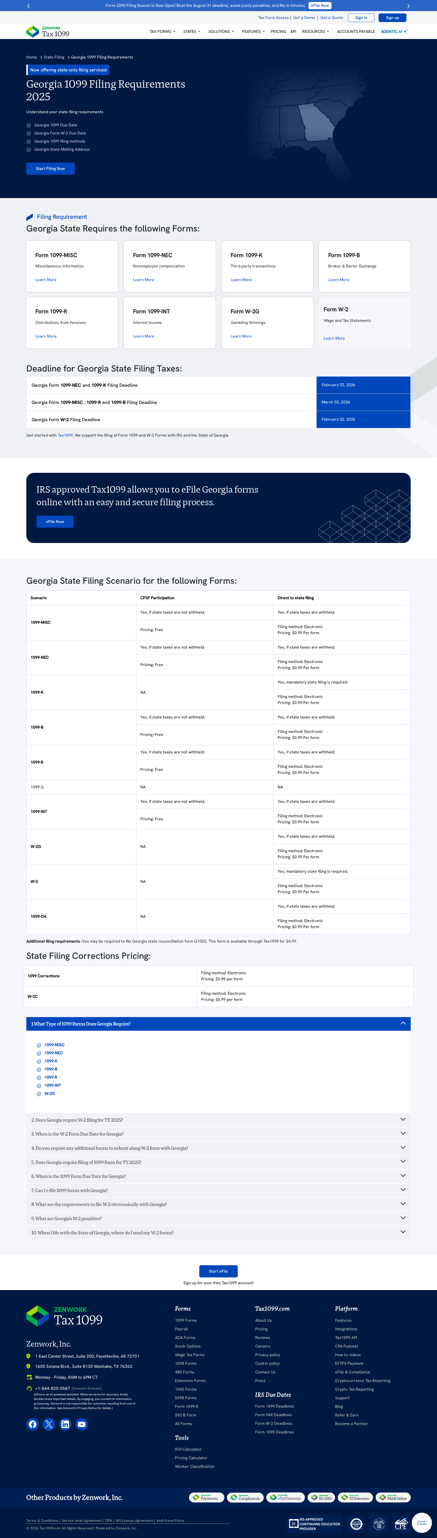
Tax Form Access (273, 17)
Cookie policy (267, 1363)
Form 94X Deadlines (273, 1414)
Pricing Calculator (191, 1457)
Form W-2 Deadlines (273, 1423)
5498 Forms (186, 1397)
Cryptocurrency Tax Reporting (362, 1380)
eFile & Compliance (352, 1372)
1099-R (51, 1077)
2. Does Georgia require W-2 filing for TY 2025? (77, 1120)
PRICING (278, 31)
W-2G (50, 1093)
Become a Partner (351, 1423)
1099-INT (53, 1085)
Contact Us (265, 1372)
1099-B (51, 1069)
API (293, 31)
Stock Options (188, 1346)
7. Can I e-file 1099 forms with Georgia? (69, 1190)
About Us (263, 1320)
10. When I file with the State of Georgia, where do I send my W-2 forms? (102, 1233)
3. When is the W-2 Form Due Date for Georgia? (77, 1134)
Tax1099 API (346, 1337)
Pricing (261, 1329)
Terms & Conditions (42, 1520)
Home (31, 57)
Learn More (46, 279)
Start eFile (218, 1271)
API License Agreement (134, 1520)
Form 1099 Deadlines (274, 1406)
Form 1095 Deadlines (274, 1432)
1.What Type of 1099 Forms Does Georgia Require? (80, 1024)
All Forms (183, 1423)
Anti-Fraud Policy (170, 1520)
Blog (339, 1406)
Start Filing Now (50, 168)
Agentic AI (392, 31)
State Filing (54, 57)
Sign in (361, 17)
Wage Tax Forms (190, 1354)
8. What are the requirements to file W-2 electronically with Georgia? (99, 1204)
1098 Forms (186, 1363)
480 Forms (184, 1372)
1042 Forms (186, 1389)
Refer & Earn (347, 1415)
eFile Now (55, 521)
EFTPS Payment (349, 1363)
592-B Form (185, 1415)
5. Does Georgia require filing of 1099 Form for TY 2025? (86, 1162)
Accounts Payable (356, 31)
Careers (262, 1346)
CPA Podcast (346, 1346)
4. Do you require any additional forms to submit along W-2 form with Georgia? (109, 1148)
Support (342, 1397)
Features (343, 1320)
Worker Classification (194, 1466)
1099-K (51, 1061)
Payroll (181, 1329)
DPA (108, 1520)
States (189, 31)
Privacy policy (267, 1354)
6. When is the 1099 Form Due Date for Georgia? (78, 1176)
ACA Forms (185, 1337)
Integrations (346, 1329)
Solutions (219, 31)
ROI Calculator (188, 1449)
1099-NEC (54, 1053)
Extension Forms (190, 1380)
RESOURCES (313, 31)
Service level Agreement (82, 1520)
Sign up (392, 17)
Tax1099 (65, 435)
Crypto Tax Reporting (354, 1389)
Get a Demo (304, 17)
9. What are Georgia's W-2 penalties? (66, 1218)
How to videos (348, 1354)
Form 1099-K (187, 1406)
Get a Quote (331, 17)
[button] (162, 32)
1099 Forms (186, 1320)
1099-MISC (54, 1044)
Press (260, 1380)
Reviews (262, 1337)
